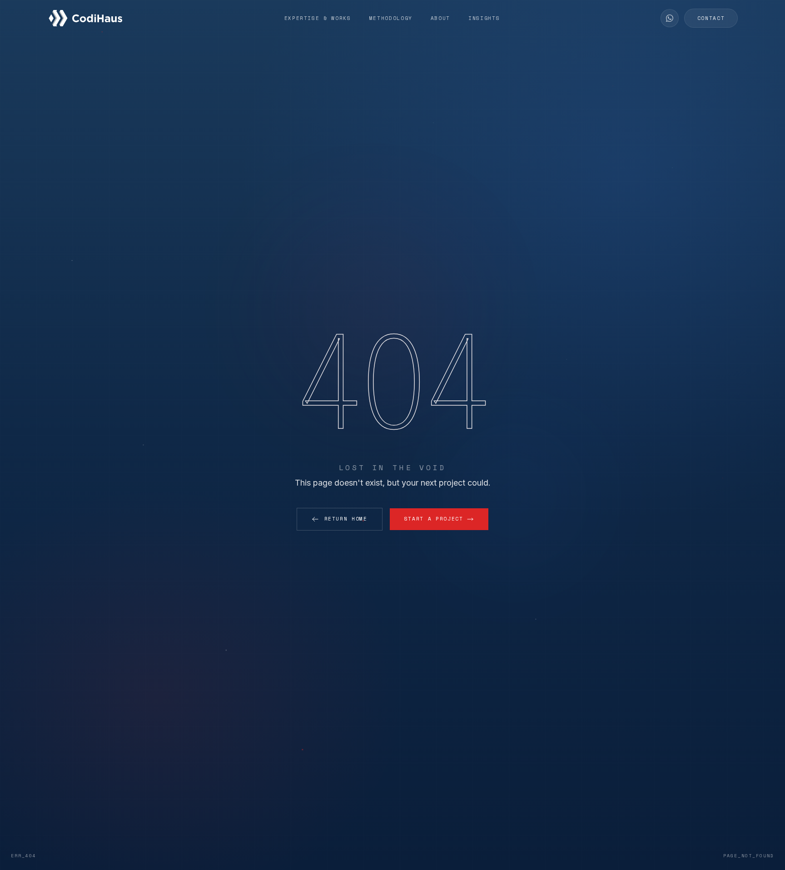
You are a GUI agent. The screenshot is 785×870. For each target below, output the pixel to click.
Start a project (433, 518)
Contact (711, 18)
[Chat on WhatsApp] (670, 18)
